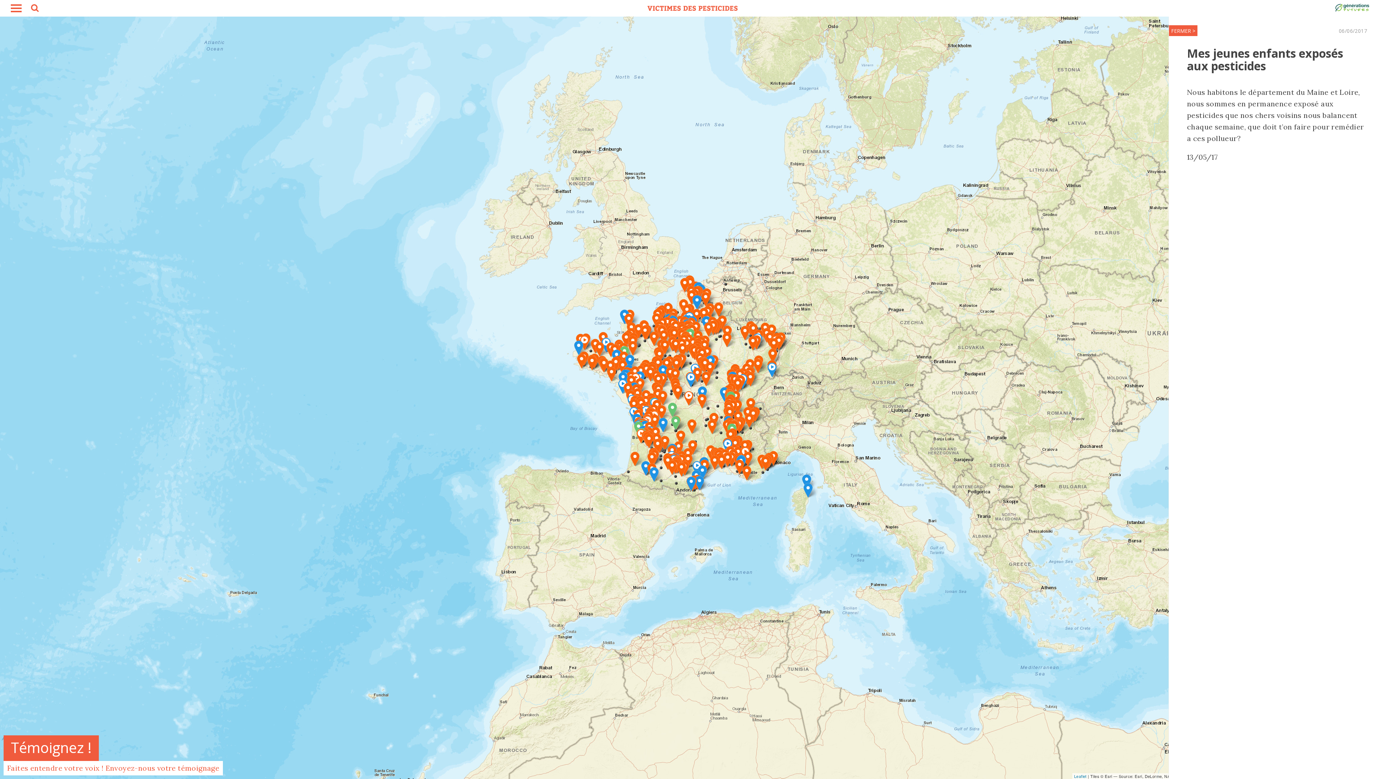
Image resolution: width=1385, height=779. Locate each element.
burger (16, 8)
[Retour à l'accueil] (692, 8)
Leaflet (1080, 776)
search (34, 9)
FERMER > (1183, 30)
